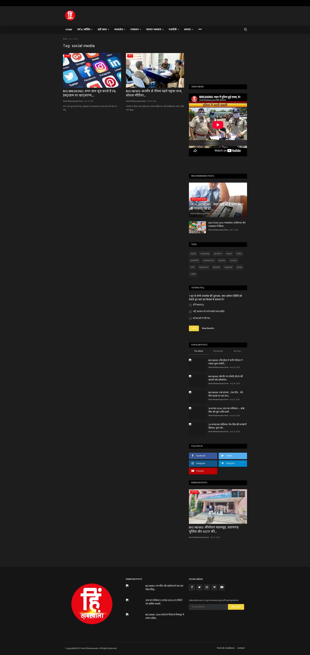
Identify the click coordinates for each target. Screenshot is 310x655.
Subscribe (236, 607)
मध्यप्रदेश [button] (119, 30)
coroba (233, 260)
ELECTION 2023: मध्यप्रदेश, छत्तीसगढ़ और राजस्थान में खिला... (227, 224)
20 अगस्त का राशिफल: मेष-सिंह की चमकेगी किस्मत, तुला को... (227, 426)
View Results (208, 328)
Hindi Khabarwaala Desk (73, 101)
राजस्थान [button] (134, 30)
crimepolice (208, 260)
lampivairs (203, 267)
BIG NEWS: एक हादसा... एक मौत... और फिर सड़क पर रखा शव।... (225, 394)
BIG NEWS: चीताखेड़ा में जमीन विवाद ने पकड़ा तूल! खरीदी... (225, 362)
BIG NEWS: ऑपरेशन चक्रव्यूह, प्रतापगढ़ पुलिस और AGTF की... (214, 529)
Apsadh (216, 267)
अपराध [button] (187, 30)
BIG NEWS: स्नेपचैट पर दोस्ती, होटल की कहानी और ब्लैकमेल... (225, 378)
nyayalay (228, 267)
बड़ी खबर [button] (103, 30)
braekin (222, 260)
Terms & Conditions (225, 648)
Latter (193, 274)
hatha (239, 253)
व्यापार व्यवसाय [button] (154, 30)
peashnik (195, 260)
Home (69, 30)
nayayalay (204, 253)
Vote (193, 328)
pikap (239, 267)
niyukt (193, 253)
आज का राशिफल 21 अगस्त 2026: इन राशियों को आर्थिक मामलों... (163, 602)
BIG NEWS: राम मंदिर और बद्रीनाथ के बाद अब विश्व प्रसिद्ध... (164, 587)
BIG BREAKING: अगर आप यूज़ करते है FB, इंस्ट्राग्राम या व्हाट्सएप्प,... (89, 93)
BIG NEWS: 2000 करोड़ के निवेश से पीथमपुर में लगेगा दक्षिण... (164, 616)
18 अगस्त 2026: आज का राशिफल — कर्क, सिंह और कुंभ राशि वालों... (226, 410)
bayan (229, 253)
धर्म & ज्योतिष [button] (84, 30)
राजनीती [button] (173, 30)
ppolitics (218, 253)
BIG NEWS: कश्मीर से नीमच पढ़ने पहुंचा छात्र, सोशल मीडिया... (154, 93)
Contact (241, 648)
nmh (193, 267)
